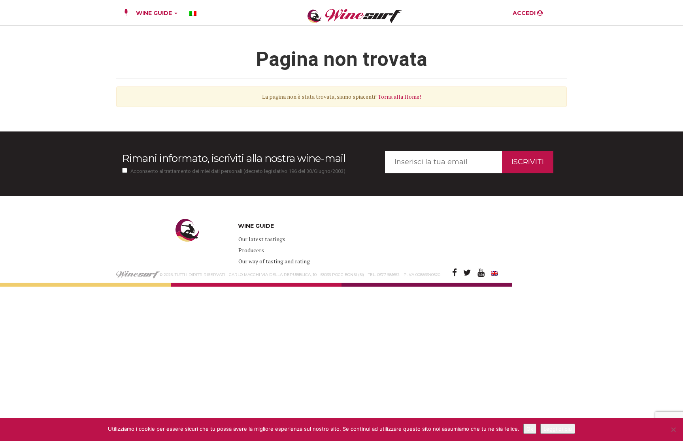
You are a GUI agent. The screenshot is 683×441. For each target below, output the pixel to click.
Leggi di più (557, 429)
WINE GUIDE (155, 13)
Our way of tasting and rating (274, 261)
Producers (251, 250)
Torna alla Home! (399, 96)
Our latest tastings (261, 239)
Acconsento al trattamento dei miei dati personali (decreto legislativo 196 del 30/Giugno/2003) (237, 171)
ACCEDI (525, 13)
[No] (673, 429)
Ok (529, 429)
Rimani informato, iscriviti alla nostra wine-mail (233, 158)
